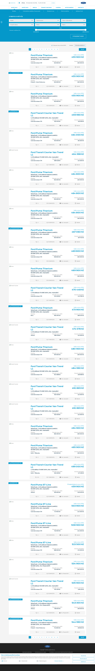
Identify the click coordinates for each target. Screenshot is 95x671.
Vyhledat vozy (78, 36)
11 (54, 49)
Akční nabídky (69, 7)
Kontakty (81, 7)
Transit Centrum (46, 7)
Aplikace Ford (79, 11)
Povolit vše (83, 655)
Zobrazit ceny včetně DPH (59, 45)
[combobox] (21, 20)
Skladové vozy (50, 11)
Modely (14, 11)
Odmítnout (83, 661)
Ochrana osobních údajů (40, 652)
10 (51, 49)
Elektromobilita (65, 11)
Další (82, 49)
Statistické (24, 661)
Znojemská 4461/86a (34, 3)
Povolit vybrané (83, 658)
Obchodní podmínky (27, 652)
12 (57, 49)
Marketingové (42, 661)
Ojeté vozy (25, 7)
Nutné (5, 661)
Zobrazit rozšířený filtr (15, 30)
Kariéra (58, 7)
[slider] (36, 30)
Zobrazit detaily (58, 661)
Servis (35, 7)
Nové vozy (14, 7)
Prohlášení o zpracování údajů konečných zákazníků (61, 652)
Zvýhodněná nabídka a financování (31, 11)
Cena (60, 28)
